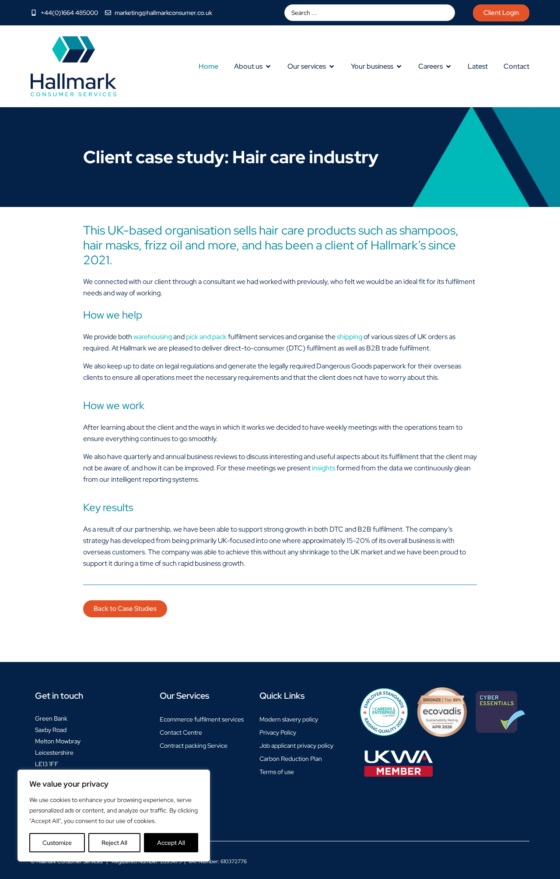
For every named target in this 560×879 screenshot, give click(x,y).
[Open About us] (268, 66)
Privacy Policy (277, 732)
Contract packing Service (194, 745)
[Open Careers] (448, 66)
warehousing (152, 336)
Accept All (171, 843)
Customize (57, 843)
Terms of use (276, 772)
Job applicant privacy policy (296, 745)
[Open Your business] (399, 66)
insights (323, 468)
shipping (349, 336)
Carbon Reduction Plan (290, 759)
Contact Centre (181, 732)
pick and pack (206, 336)
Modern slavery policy (288, 719)
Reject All (114, 843)
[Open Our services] (331, 66)
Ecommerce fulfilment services (202, 719)
